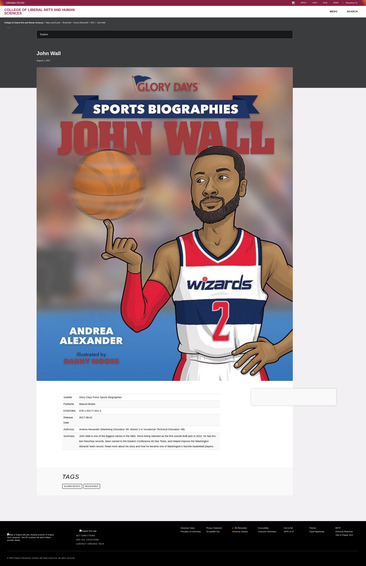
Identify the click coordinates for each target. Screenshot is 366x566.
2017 (93, 23)
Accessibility (263, 528)
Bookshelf (68, 23)
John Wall (101, 23)
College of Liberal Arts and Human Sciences (24, 23)
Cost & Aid (288, 528)
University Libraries (240, 532)
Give (325, 3)
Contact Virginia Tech (91, 544)
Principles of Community (191, 532)
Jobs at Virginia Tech (344, 535)
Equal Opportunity (317, 532)
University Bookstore (344, 532)
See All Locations (88, 540)
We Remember (241, 528)
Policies (313, 528)
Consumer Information (267, 532)
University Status (188, 528)
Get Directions (86, 536)
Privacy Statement (214, 528)
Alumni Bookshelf (82, 23)
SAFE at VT (289, 532)
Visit (314, 3)
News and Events (54, 23)
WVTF (338, 528)
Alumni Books (72, 486)
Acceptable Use (213, 532)
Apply (304, 3)
